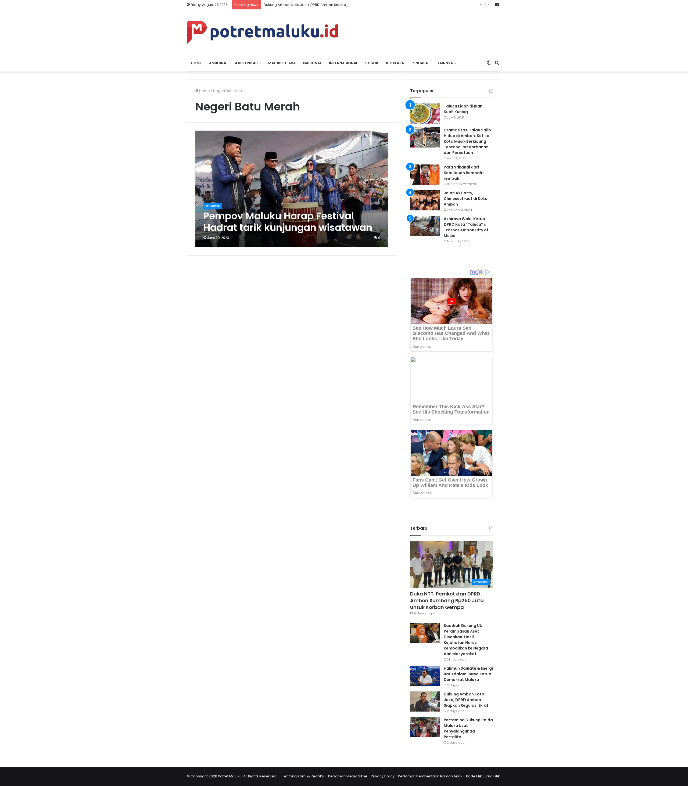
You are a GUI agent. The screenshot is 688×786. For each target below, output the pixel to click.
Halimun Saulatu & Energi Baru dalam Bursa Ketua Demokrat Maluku (468, 674)
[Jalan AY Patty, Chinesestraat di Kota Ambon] (425, 200)
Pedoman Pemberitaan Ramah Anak (430, 776)
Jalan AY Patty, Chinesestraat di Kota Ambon (466, 198)
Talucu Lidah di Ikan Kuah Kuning (463, 108)
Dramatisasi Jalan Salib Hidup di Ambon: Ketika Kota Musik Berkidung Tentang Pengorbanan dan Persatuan (467, 141)
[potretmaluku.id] (262, 32)
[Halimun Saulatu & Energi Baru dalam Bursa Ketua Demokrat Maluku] (425, 676)
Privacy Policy (383, 776)
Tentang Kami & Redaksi (303, 776)
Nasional (312, 63)
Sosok (371, 63)
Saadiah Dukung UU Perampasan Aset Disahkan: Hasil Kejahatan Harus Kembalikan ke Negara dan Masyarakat (466, 639)
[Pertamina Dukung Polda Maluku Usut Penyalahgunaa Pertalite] (425, 727)
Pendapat (420, 63)
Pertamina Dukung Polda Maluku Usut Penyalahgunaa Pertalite (468, 728)
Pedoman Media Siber (347, 776)
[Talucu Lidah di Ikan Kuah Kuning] (425, 113)
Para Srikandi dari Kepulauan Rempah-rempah (464, 172)
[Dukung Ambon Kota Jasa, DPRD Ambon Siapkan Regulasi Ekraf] (425, 701)
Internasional (343, 63)
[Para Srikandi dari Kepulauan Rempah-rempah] (425, 174)
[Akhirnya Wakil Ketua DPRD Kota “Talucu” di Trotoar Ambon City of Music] (425, 226)
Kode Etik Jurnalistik (483, 776)
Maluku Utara (282, 63)
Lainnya (445, 63)
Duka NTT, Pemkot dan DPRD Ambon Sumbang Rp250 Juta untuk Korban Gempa (447, 600)
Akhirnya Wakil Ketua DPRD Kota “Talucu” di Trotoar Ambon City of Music (466, 227)
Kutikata (395, 63)
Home (196, 63)
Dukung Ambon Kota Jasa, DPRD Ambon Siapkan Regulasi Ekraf (319, 4)
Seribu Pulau (246, 63)
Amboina (217, 63)
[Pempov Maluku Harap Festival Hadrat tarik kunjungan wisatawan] (292, 189)
